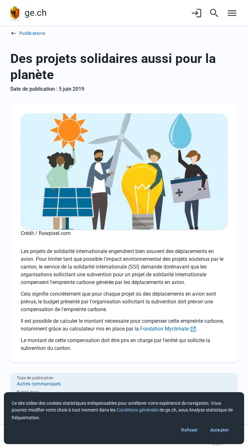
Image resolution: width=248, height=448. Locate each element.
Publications (32, 33)
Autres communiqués (39, 383)
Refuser (189, 430)
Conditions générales (138, 409)
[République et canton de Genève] (14, 13)
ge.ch (35, 12)
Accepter (219, 430)
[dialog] (124, 418)
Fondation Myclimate (164, 329)
